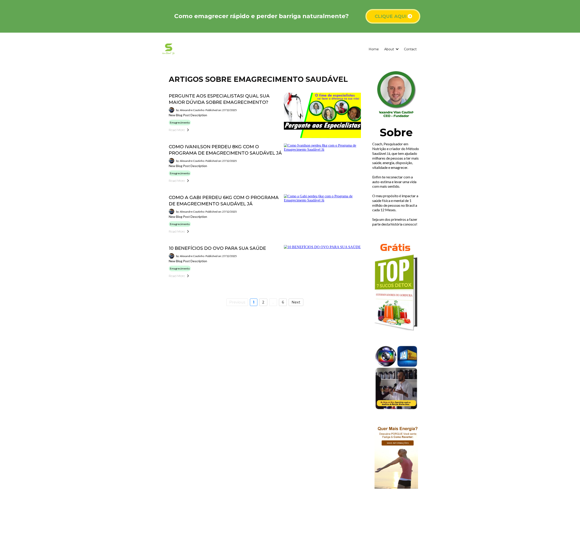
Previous (237, 302)
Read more (177, 130)
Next (296, 302)
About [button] (389, 49)
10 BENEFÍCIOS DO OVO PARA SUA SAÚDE (217, 248)
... (273, 302)
